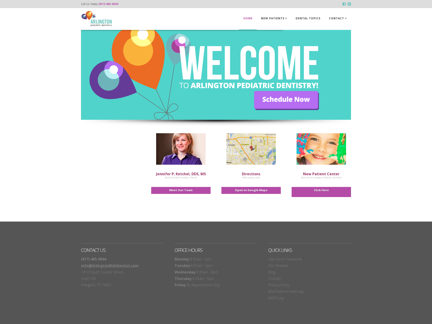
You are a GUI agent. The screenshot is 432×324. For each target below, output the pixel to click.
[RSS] (349, 4)
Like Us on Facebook (285, 259)
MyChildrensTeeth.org (285, 291)
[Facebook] (344, 4)
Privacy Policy (279, 284)
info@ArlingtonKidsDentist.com (110, 265)
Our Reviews (278, 265)
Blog (271, 272)
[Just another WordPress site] (96, 18)
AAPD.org (276, 297)
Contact (274, 278)
